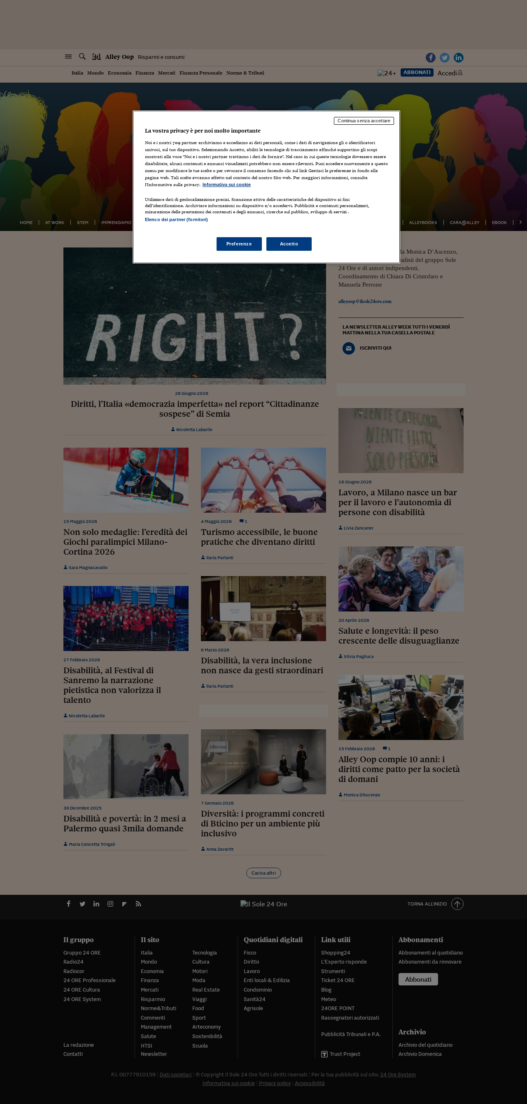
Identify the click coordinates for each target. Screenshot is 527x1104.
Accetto (289, 243)
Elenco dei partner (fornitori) (176, 219)
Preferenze (239, 243)
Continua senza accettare (364, 120)
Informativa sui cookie (227, 184)
